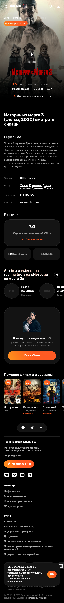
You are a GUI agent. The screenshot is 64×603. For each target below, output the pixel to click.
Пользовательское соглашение (18, 580)
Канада (32, 178)
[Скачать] (41, 428)
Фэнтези (25, 188)
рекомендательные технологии (19, 571)
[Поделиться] (32, 428)
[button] (6, 6)
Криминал (35, 185)
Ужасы (24, 185)
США (23, 178)
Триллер (49, 188)
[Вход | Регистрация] (58, 6)
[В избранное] (23, 428)
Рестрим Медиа (37, 597)
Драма (47, 185)
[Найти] (50, 6)
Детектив (37, 188)
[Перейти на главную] (28, 6)
